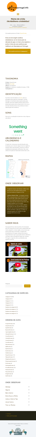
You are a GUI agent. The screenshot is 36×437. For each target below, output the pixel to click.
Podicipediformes (9, 365)
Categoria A (8, 296)
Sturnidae (12, 84)
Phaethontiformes (9, 359)
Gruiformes (8, 350)
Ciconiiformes (8, 336)
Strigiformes (8, 373)
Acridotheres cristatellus (17, 26)
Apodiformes (8, 327)
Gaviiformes (8, 348)
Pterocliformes (8, 371)
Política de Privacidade (12, 416)
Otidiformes (8, 353)
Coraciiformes (8, 340)
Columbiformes (9, 338)
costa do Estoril (14, 197)
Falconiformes (8, 344)
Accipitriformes (9, 323)
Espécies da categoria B (10, 307)
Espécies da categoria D (10, 311)
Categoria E (8, 305)
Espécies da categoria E (10, 313)
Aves (15, 24)
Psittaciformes (8, 369)
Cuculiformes (8, 342)
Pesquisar (7, 283)
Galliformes (8, 346)
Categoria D (8, 303)
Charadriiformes (9, 334)
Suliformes (7, 376)
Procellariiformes (9, 367)
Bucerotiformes (9, 330)
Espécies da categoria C (10, 309)
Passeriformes (23, 33)
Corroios (21, 208)
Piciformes (7, 363)
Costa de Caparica (11, 211)
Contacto (9, 413)
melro (21, 97)
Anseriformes (8, 325)
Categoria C (24, 51)
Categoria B (8, 299)
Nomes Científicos (21, 24)
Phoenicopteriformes (10, 361)
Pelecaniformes (8, 357)
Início (11, 24)
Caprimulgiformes (9, 332)
